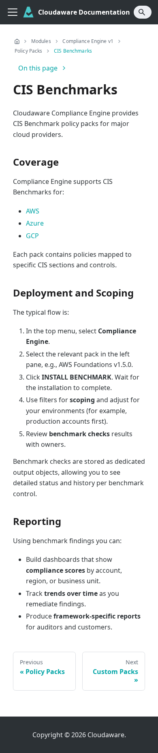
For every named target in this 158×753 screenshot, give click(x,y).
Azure (35, 223)
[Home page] (17, 41)
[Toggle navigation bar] (12, 12)
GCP (32, 235)
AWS (32, 211)
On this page (38, 68)
